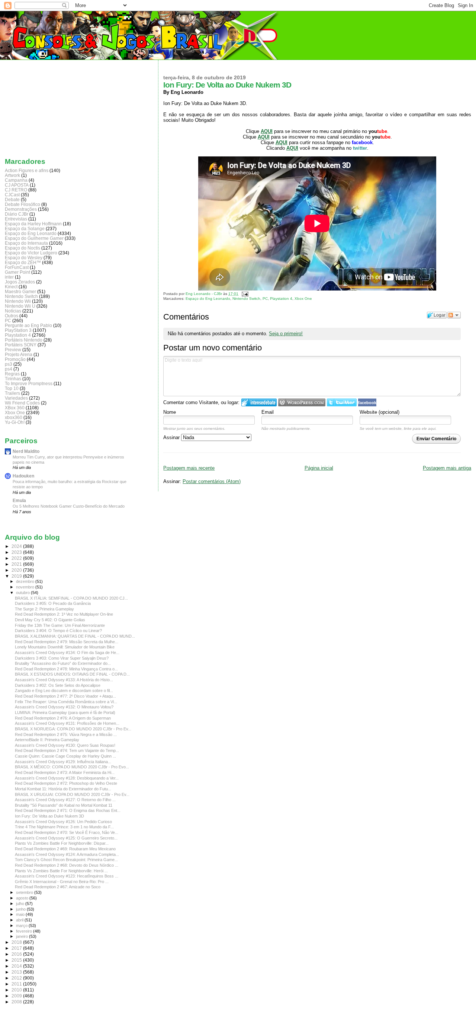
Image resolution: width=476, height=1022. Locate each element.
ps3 (8, 364)
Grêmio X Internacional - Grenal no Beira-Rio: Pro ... (62, 881)
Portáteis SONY (20, 344)
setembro (25, 892)
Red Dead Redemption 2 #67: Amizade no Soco (57, 887)
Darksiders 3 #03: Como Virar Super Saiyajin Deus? (62, 658)
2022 (17, 558)
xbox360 (13, 417)
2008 (17, 1001)
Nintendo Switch (246, 298)
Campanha (16, 180)
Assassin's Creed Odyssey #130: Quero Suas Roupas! (65, 745)
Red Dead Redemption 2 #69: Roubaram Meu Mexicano (65, 849)
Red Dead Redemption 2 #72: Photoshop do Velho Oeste (66, 783)
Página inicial (319, 468)
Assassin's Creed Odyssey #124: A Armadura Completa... (67, 854)
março (22, 925)
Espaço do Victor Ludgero (31, 252)
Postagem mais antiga (447, 468)
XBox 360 (15, 407)
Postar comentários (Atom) (212, 481)
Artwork (12, 175)
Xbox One (303, 298)
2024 (17, 546)
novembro (25, 587)
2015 (17, 960)
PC (265, 298)
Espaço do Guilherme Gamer (34, 238)
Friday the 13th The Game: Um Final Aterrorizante (60, 625)
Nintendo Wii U (20, 306)
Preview (13, 349)
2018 (17, 942)
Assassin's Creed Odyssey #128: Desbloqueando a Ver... (67, 778)
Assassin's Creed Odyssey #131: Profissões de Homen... (67, 723)
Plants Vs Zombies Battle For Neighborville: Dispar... (62, 843)
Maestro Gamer (20, 291)
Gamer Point (17, 272)
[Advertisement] (42, 107)
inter (9, 276)
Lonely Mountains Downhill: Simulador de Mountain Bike (65, 647)
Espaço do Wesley (23, 257)
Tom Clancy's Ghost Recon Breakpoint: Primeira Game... (66, 859)
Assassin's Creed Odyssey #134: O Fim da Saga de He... (67, 652)
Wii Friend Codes (22, 402)
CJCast (12, 194)
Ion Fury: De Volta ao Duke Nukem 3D (49, 816)
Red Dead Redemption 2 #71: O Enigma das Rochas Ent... (67, 810)
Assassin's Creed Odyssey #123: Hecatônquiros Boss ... (66, 876)
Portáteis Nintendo (23, 339)
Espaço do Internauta (26, 243)
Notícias (13, 310)
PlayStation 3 (18, 330)
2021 (17, 564)
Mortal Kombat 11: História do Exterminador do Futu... (63, 789)
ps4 (8, 368)
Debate (12, 199)
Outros (11, 315)
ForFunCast (17, 267)
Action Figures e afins (26, 170)
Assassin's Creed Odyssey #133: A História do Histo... (64, 679)
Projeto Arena (18, 354)
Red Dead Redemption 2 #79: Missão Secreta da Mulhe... (66, 641)
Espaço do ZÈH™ (23, 262)
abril (20, 920)
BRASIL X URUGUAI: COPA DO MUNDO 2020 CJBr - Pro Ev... (72, 794)
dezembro (25, 581)
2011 (17, 983)
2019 (17, 576)
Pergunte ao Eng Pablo (28, 325)
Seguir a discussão (454, 315)
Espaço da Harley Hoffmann (33, 223)
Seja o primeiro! (286, 333)
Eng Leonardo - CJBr (204, 294)
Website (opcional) (379, 412)
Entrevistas (16, 218)
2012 (17, 977)
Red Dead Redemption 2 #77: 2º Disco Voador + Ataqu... (65, 696)
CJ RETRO (16, 189)
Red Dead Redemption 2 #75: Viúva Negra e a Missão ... (66, 734)
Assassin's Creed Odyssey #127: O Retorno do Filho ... (65, 799)
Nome (169, 412)
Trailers (12, 393)
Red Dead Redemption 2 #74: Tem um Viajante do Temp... (67, 750)
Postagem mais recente (189, 468)
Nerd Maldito (26, 451)
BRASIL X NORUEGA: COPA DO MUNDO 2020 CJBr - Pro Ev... (73, 729)
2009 (17, 995)
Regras (12, 373)
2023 (17, 552)
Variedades (16, 398)
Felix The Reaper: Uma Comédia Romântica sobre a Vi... (66, 701)
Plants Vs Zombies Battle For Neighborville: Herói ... (61, 871)
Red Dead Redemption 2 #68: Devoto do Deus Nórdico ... (66, 865)
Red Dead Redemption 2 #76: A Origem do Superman (63, 718)
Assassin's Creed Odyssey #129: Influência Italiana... (63, 761)
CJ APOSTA (17, 184)
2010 (17, 989)
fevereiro (24, 931)
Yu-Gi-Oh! (15, 422)
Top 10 (12, 388)
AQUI (281, 142)
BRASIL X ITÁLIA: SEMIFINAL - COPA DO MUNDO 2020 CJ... (71, 598)
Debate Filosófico (22, 204)
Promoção (15, 359)
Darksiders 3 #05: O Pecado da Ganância (53, 603)
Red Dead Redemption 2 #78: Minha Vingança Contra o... (66, 669)
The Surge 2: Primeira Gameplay (44, 609)
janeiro (22, 936)
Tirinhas (13, 378)
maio (21, 914)
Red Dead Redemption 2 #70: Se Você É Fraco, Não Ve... (66, 832)
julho (20, 903)
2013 (17, 971)
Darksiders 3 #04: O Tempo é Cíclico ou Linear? (58, 630)
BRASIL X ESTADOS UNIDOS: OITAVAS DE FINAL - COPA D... (72, 674)
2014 (17, 966)
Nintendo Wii (18, 301)
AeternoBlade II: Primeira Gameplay (47, 739)
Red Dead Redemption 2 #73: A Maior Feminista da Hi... (65, 772)
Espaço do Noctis (22, 247)
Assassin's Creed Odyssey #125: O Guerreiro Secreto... (66, 838)
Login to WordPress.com (301, 402)
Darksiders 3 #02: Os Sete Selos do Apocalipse (57, 685)
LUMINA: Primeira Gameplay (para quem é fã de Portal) (65, 712)
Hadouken (23, 475)
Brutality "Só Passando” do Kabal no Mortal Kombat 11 (63, 805)
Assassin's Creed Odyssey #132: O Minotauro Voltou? (64, 707)
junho (21, 909)
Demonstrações (21, 209)
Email (267, 412)
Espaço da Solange (25, 228)
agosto (22, 898)
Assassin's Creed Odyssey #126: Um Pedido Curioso (63, 821)
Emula (19, 500)
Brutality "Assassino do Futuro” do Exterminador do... (63, 663)
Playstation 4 (281, 298)
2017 (17, 948)
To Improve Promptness (28, 383)
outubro (23, 592)
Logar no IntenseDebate (259, 402)
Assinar (172, 437)
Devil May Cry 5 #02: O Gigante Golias (50, 620)
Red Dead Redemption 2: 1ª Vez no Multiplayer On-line (64, 614)
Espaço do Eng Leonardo (208, 298)
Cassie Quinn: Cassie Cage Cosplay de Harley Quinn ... (65, 756)
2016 (17, 954)
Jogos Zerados (20, 281)
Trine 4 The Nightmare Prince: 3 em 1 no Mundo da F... (64, 827)
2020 (17, 570)
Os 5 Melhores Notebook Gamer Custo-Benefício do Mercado (69, 506)
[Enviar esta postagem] (243, 294)
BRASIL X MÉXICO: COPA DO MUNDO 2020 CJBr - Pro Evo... (72, 767)
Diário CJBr (16, 214)
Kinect (11, 286)
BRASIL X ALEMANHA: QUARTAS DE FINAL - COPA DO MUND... (75, 636)
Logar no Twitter (342, 402)
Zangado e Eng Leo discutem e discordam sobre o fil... (64, 690)
